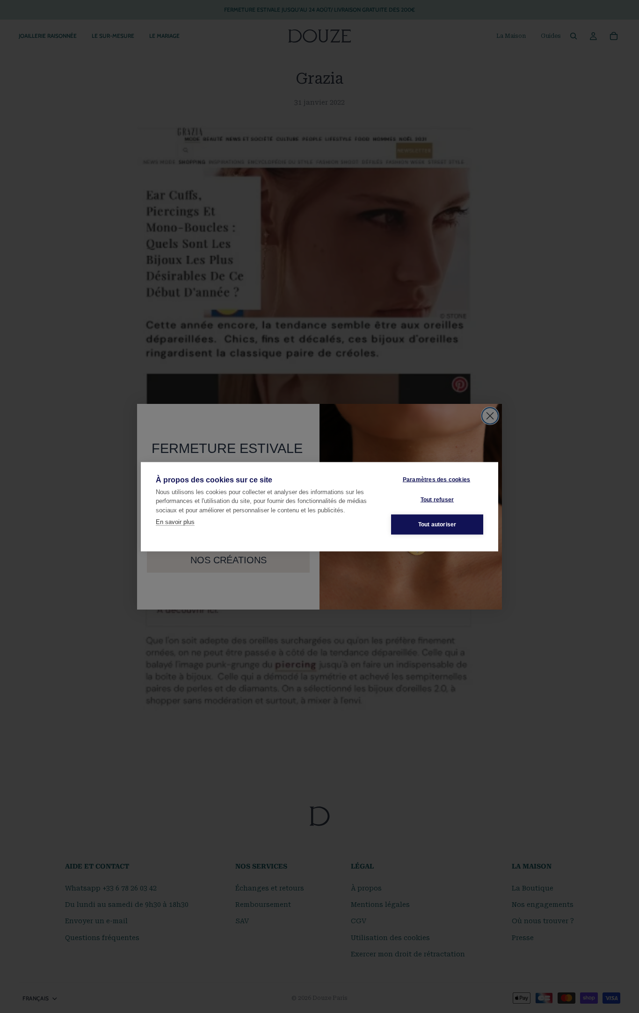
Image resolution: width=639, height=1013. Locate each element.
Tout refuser (437, 499)
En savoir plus (175, 521)
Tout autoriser (437, 524)
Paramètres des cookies (436, 479)
